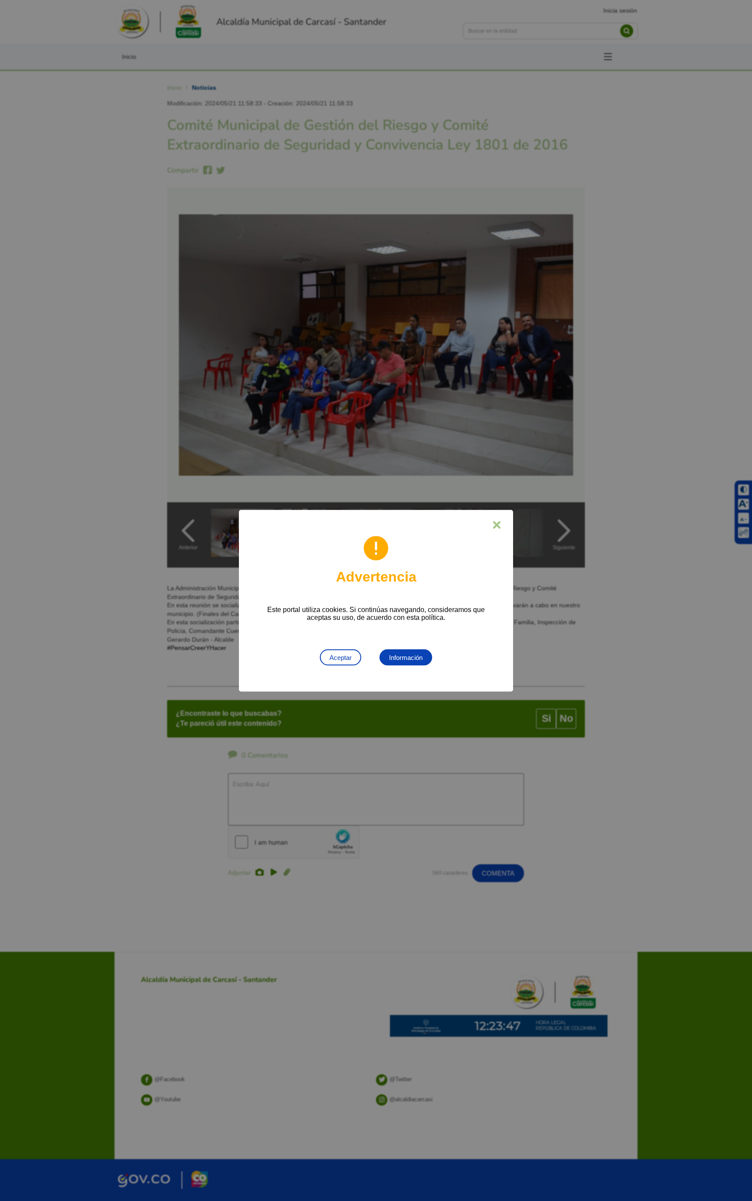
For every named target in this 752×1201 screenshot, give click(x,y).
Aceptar (340, 657)
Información (406, 657)
